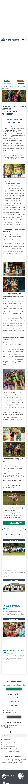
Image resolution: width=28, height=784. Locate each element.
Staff (7, 88)
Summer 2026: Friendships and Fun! (10, 725)
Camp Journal (12, 86)
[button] (23, 39)
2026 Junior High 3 (6, 727)
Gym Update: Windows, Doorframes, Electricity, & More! (12, 606)
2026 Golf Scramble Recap (12, 569)
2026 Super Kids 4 (5, 726)
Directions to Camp (14, 751)
